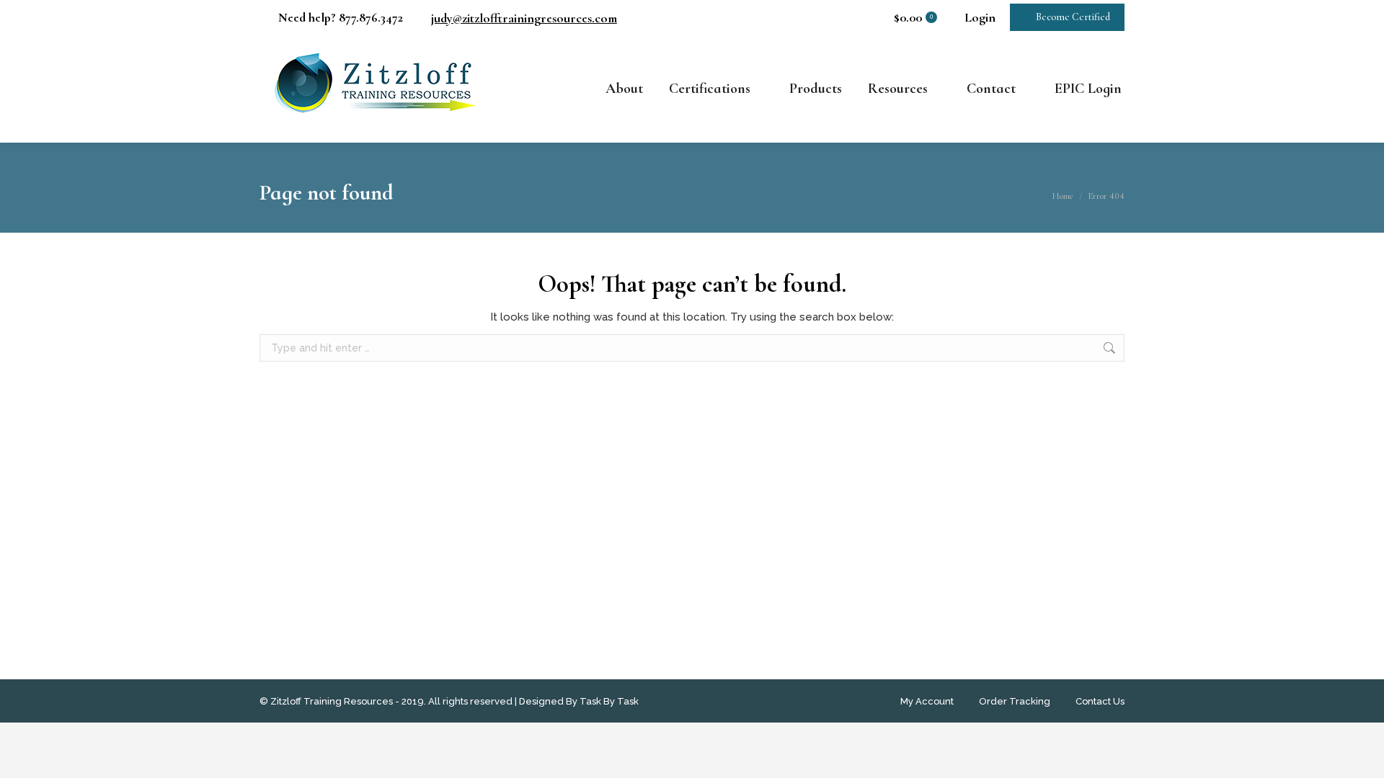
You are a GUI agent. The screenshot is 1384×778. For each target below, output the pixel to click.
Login (979, 17)
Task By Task (609, 701)
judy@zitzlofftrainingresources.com (524, 18)
